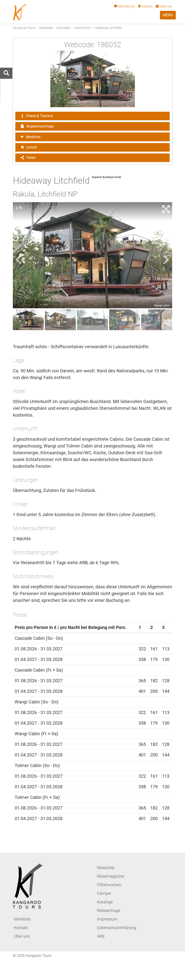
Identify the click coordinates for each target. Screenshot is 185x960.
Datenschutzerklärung (116, 927)
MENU (168, 15)
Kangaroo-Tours (24, 28)
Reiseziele (46, 28)
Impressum (107, 919)
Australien (63, 28)
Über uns (165, 6)
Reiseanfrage (108, 910)
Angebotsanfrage (39, 126)
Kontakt (147, 6)
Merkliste (126, 6)
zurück (31, 147)
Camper (104, 893)
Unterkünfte (82, 28)
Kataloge (105, 902)
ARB (100, 936)
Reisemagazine (110, 876)
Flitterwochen (109, 884)
